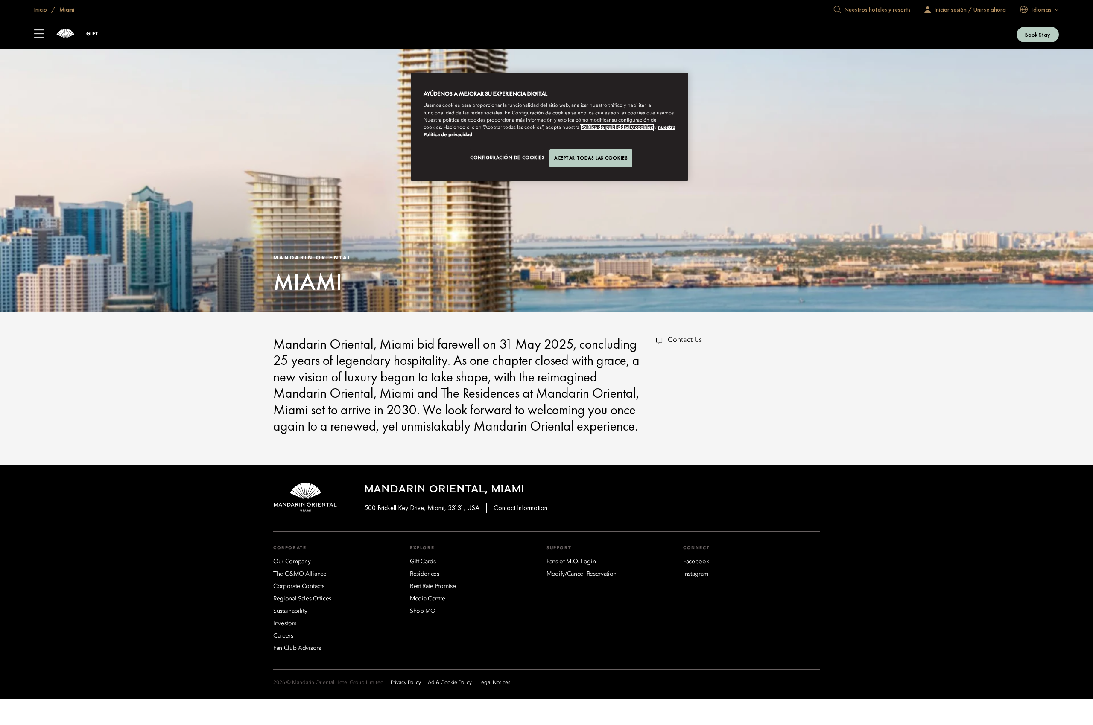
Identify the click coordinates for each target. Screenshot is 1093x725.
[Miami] (65, 34)
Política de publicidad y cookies (617, 127)
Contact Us (685, 340)
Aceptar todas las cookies (591, 158)
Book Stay (1037, 34)
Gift (92, 34)
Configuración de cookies (507, 157)
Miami (66, 9)
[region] (549, 127)
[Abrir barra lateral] (39, 34)
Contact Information (520, 507)
